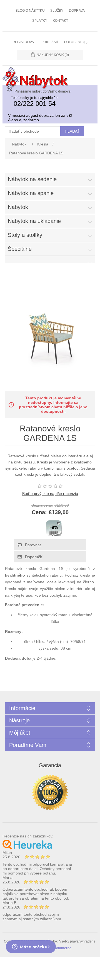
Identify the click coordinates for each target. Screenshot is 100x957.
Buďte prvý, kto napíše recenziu (50, 493)
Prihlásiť (50, 42)
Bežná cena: (42, 505)
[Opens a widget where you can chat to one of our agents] (31, 947)
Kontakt (60, 21)
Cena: (39, 512)
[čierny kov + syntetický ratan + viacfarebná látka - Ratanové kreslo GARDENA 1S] (50, 386)
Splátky (39, 21)
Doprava (77, 11)
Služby (56, 11)
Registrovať (24, 42)
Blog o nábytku (30, 11)
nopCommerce (59, 948)
